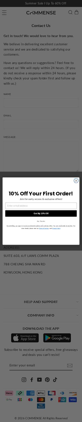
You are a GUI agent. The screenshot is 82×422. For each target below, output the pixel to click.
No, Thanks (41, 221)
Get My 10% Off (41, 213)
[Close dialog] (76, 180)
